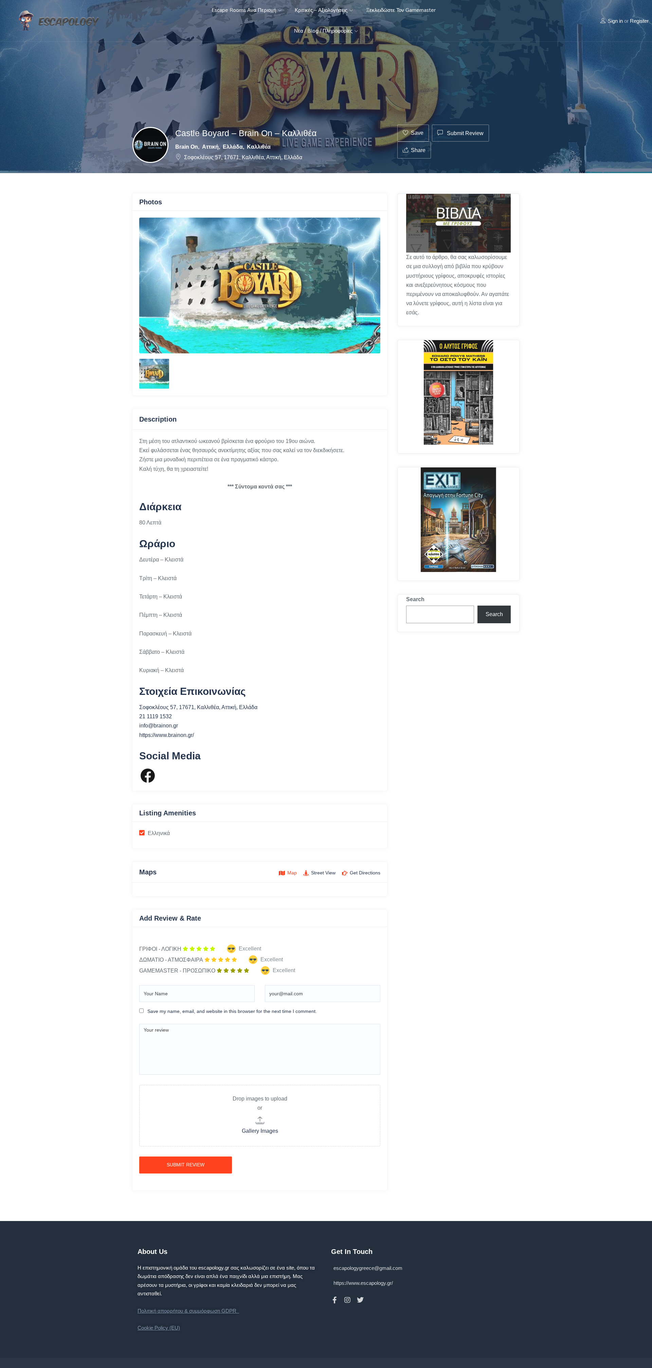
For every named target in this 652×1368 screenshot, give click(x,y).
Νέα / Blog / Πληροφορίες (324, 30)
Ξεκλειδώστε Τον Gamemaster (401, 10)
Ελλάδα (233, 147)
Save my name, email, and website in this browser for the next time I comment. (232, 1011)
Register (639, 21)
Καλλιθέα (259, 147)
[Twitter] (360, 1300)
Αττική (210, 147)
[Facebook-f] (334, 1300)
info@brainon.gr (158, 725)
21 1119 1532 (155, 716)
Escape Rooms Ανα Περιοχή (244, 10)
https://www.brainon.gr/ (166, 735)
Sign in (615, 21)
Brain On (186, 147)
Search (415, 599)
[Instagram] (347, 1300)
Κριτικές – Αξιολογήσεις (322, 10)
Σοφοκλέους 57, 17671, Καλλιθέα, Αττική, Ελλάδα (243, 157)
